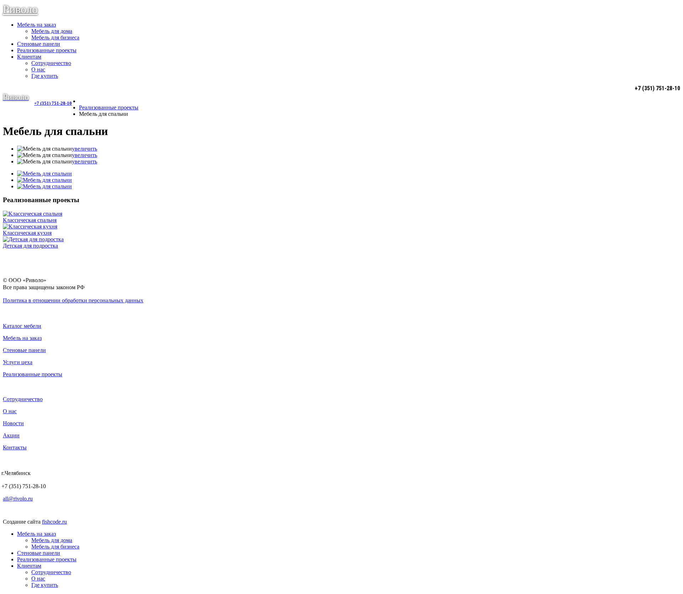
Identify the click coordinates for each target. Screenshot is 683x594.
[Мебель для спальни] (44, 174)
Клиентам (29, 57)
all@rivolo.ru (18, 499)
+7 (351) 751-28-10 (53, 103)
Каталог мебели (22, 326)
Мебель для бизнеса (55, 37)
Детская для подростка (30, 246)
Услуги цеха (17, 362)
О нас (38, 69)
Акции (11, 435)
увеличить (84, 149)
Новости (13, 423)
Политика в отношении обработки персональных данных (73, 300)
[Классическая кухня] (30, 226)
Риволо (20, 9)
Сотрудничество (51, 63)
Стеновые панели (38, 44)
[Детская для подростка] (33, 239)
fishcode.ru (54, 522)
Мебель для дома (51, 31)
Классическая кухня (27, 233)
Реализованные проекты (46, 50)
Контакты (15, 447)
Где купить (44, 76)
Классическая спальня (30, 220)
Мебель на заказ (36, 25)
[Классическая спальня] (32, 214)
